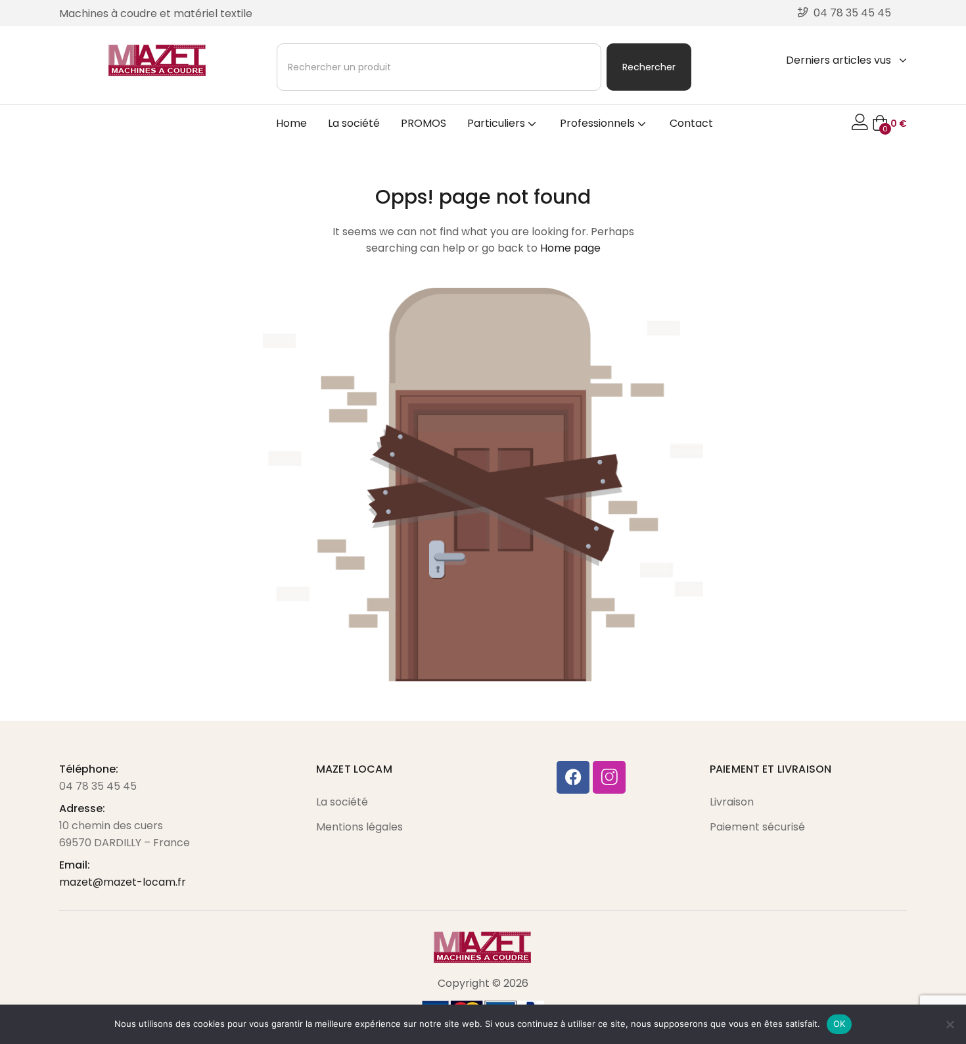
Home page (570, 248)
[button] (889, 123)
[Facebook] (573, 777)
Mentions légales (359, 826)
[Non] (949, 1024)
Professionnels (598, 123)
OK (839, 1023)
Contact (691, 123)
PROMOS (423, 123)
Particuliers (497, 123)
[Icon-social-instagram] (609, 777)
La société (354, 123)
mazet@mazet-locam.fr (122, 882)
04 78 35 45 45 (98, 786)
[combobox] (439, 67)
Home (291, 123)
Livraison (732, 801)
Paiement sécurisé (757, 826)
